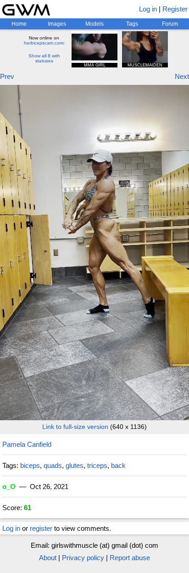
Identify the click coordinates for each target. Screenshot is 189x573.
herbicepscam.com (43, 42)
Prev (7, 76)
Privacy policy (83, 558)
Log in (148, 9)
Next (182, 76)
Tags (132, 24)
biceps (30, 465)
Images (57, 24)
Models (94, 24)
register (41, 528)
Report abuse (130, 558)
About (47, 558)
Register (175, 9)
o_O (9, 486)
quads (53, 465)
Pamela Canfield (26, 444)
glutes (74, 465)
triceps (97, 465)
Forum (170, 24)
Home (19, 24)
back (118, 465)
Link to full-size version (75, 426)
